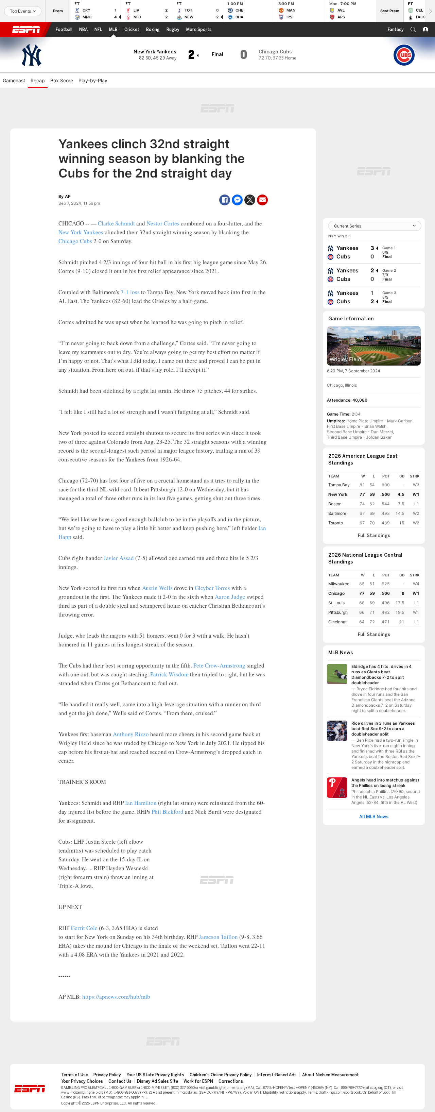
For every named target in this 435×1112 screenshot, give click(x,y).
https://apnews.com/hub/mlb (116, 996)
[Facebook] (224, 200)
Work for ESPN (198, 1081)
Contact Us (120, 1081)
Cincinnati (338, 621)
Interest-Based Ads (277, 1075)
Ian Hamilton (141, 803)
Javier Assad (119, 558)
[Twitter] (249, 200)
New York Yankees (80, 232)
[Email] (262, 200)
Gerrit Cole (84, 928)
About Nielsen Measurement (330, 1075)
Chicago (336, 593)
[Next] (430, 11)
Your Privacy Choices (82, 1081)
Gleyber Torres (212, 588)
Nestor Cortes (162, 223)
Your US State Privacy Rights (155, 1075)
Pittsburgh (338, 612)
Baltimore (337, 513)
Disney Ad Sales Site (157, 1081)
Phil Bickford (168, 811)
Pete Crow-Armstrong (219, 665)
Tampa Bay (339, 484)
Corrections (231, 1081)
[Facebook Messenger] (237, 200)
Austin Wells (157, 588)
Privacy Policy (107, 1075)
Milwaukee (338, 583)
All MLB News (373, 816)
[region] (374, 500)
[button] (413, 29)
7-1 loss (130, 292)
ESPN (26, 29)
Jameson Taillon (218, 937)
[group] (374, 252)
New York (337, 494)
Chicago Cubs (75, 241)
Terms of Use (74, 1075)
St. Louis (336, 602)
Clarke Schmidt (116, 223)
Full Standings (374, 535)
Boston (335, 503)
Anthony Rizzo (131, 734)
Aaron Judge (230, 597)
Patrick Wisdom (169, 674)
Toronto (335, 522)
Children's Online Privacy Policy (221, 1075)
